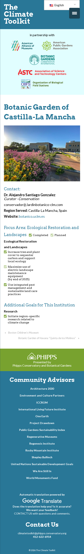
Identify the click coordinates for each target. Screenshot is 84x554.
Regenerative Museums (42, 436)
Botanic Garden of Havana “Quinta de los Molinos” (47, 338)
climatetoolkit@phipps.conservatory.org (42, 533)
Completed (40, 235)
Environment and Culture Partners (42, 395)
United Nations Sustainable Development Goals (42, 464)
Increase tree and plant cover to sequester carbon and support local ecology (24, 256)
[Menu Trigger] (74, 13)
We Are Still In (42, 471)
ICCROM (42, 402)
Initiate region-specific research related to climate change (24, 319)
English (59, 5)
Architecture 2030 (42, 388)
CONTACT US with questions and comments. (42, 513)
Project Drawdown (42, 423)
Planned (60, 235)
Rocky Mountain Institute (42, 450)
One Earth (42, 416)
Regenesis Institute (42, 443)
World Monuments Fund (42, 478)
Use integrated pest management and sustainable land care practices (22, 289)
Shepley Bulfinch (42, 457)
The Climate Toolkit (18, 14)
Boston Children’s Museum (23, 332)
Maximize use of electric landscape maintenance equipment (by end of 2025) (20, 273)
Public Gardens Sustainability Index (42, 429)
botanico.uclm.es (32, 216)
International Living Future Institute (42, 409)
